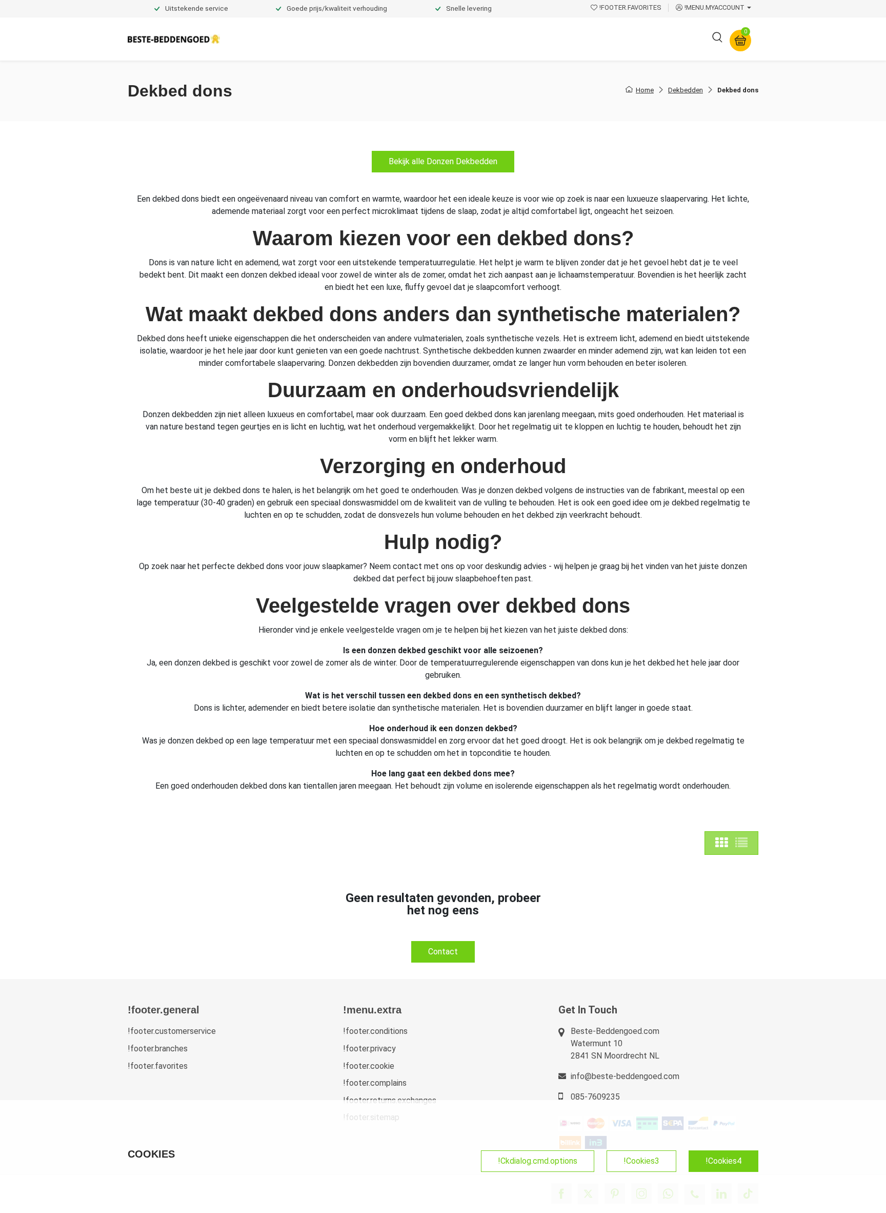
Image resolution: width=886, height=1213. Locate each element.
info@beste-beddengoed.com (625, 1076)
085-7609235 (595, 1097)
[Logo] (174, 39)
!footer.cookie (368, 1066)
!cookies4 (723, 1161)
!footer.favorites (158, 1066)
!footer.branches (158, 1048)
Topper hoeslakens (471, 39)
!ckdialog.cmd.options (537, 1161)
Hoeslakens (399, 39)
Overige (582, 39)
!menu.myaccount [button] (714, 7)
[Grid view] (721, 843)
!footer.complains (375, 1083)
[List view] (741, 843)
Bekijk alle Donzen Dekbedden (443, 161)
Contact (443, 951)
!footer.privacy (369, 1048)
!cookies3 (641, 1161)
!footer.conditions (375, 1031)
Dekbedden (341, 39)
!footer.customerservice (172, 1031)
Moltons (537, 39)
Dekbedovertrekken (268, 39)
